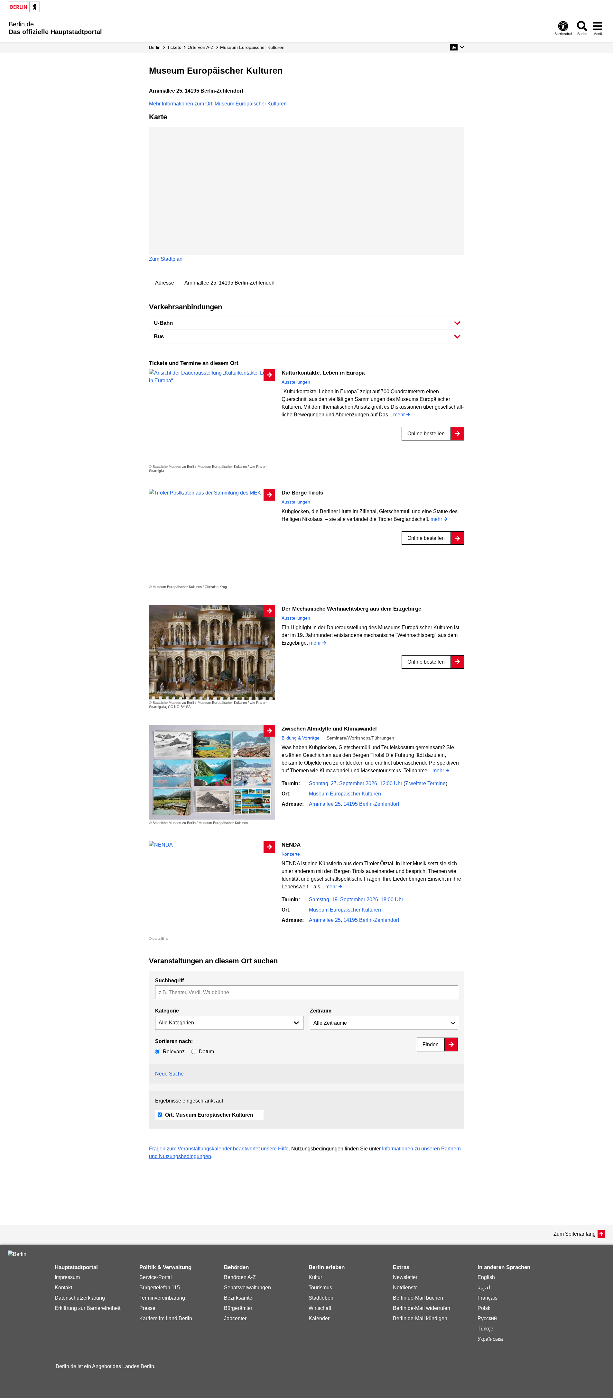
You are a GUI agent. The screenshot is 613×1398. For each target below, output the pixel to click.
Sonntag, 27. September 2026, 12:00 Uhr (356, 783)
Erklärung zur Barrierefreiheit (87, 1308)
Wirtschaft (320, 1308)
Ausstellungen (296, 382)
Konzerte (291, 854)
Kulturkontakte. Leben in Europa (323, 373)
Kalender (319, 1318)
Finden (431, 1044)
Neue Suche (169, 1073)
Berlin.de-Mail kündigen (420, 1318)
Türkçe (485, 1328)
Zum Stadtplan (165, 259)
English (486, 1277)
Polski (485, 1308)
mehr (399, 415)
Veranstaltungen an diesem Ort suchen (213, 961)
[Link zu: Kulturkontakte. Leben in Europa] (212, 377)
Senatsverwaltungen (247, 1287)
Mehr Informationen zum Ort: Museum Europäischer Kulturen (218, 103)
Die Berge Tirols (302, 493)
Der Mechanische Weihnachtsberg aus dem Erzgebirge (351, 609)
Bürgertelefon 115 (159, 1287)
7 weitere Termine (425, 783)
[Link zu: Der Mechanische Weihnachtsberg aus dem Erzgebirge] (212, 652)
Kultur (315, 1277)
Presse (147, 1308)
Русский (487, 1318)
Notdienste (405, 1287)
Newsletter (405, 1277)
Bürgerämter (238, 1308)
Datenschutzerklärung (80, 1298)
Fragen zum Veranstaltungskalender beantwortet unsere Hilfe (219, 1148)
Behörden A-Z (240, 1277)
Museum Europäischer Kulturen (345, 793)
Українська (490, 1339)
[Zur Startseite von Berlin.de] (17, 1254)
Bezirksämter (239, 1298)
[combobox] (306, 992)
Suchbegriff (169, 980)
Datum (206, 1051)
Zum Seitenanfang (574, 1234)
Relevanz (174, 1051)
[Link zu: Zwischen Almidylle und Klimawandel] (212, 772)
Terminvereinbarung (162, 1298)
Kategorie (167, 1010)
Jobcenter (235, 1318)
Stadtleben (321, 1298)
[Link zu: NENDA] (212, 845)
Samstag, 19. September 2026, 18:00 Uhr (356, 899)
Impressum (67, 1277)
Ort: (209, 1115)
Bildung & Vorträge (301, 737)
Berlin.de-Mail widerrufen (421, 1308)
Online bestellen (426, 433)
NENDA (291, 845)
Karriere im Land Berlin (165, 1318)
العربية (485, 1287)
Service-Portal (155, 1277)
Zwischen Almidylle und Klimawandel (329, 729)
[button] (457, 47)
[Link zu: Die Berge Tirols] (212, 493)
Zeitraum (320, 1010)
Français (487, 1298)
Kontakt (63, 1287)
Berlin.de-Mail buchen (418, 1298)
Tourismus (320, 1287)
